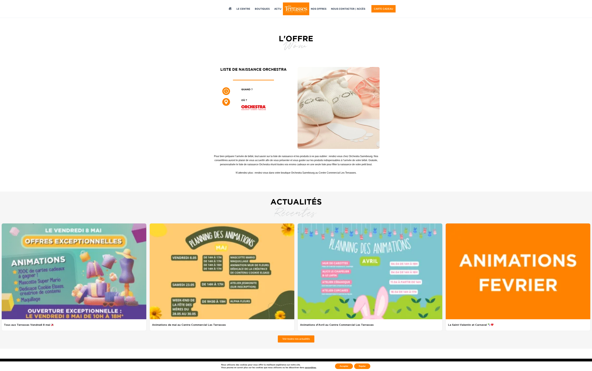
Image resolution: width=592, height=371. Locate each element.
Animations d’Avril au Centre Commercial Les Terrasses (337, 324)
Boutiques (262, 8)
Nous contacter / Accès (348, 8)
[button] (383, 8)
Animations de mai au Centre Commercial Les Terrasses (189, 324)
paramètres (310, 367)
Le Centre (243, 8)
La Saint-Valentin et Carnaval (468, 324)
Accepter (344, 366)
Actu (277, 8)
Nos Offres (318, 8)
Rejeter (362, 366)
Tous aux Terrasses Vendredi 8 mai (27, 324)
